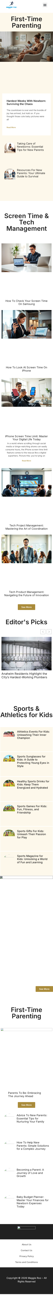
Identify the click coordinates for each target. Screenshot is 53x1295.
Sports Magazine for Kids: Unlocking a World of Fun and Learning (32, 859)
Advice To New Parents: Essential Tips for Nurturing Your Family (32, 1118)
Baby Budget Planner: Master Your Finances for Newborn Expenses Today (33, 1201)
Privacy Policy (26, 1256)
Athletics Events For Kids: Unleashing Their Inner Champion (33, 734)
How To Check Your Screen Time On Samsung (26, 302)
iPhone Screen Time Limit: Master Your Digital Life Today (26, 438)
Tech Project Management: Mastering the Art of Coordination (26, 527)
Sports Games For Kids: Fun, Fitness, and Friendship (32, 809)
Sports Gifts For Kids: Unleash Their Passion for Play (31, 834)
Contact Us (26, 1250)
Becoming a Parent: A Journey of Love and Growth (30, 1173)
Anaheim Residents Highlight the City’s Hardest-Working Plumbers (24, 675)
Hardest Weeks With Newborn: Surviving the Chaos (26, 102)
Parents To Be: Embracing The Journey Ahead (24, 1094)
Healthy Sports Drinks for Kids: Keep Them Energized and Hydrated (33, 784)
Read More (11, 127)
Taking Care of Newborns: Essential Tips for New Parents (30, 146)
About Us (26, 1244)
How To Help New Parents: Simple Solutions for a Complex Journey (33, 1145)
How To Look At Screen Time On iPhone (26, 369)
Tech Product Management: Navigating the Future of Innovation (26, 593)
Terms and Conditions (26, 1262)
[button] (45, 5)
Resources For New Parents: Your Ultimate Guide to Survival (31, 173)
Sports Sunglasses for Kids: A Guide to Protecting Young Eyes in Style (33, 761)
